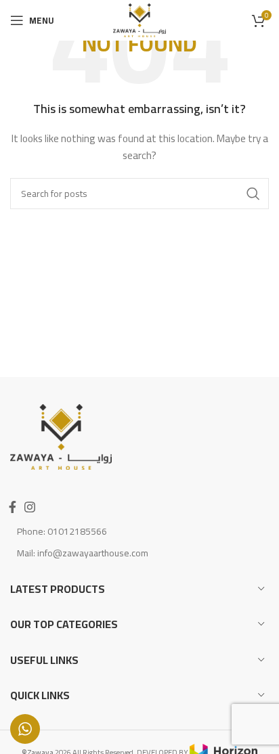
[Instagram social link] (29, 507)
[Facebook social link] (12, 507)
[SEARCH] (253, 193)
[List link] (139, 531)
